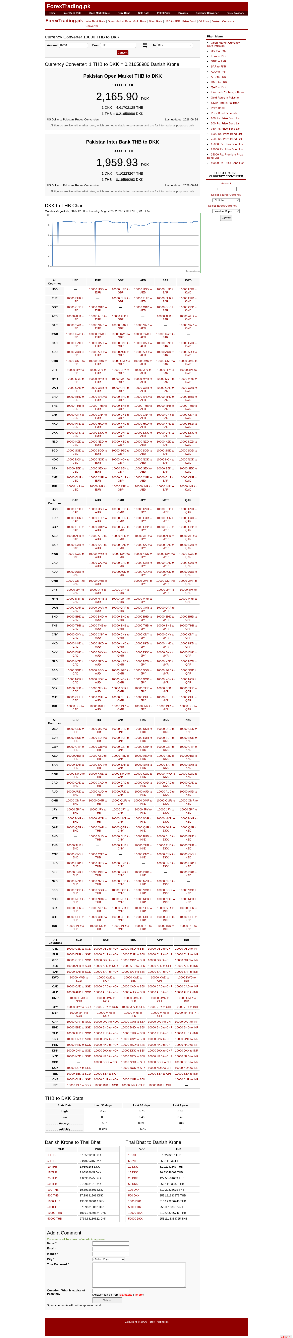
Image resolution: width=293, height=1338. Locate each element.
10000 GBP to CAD (75, 528)
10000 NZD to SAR (165, 443)
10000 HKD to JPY (143, 645)
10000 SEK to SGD (79, 1073)
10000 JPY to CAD (75, 591)
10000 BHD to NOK (106, 1027)
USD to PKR (172, 21)
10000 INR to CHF (160, 1085)
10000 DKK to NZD (188, 874)
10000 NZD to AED (143, 443)
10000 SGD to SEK (133, 1062)
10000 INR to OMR (120, 708)
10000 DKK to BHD (75, 874)
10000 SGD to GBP (121, 452)
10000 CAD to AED (143, 344)
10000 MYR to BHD (75, 820)
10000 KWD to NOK (106, 979)
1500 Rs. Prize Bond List (226, 133)
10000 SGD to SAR (165, 452)
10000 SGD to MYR (166, 672)
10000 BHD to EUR (98, 398)
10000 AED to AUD (98, 537)
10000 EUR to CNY (121, 739)
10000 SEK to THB (98, 909)
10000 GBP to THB (98, 748)
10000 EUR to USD (75, 300)
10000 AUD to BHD (75, 793)
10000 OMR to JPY (143, 582)
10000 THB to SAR (165, 407)
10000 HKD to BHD (75, 865)
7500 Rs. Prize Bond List (226, 139)
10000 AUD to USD (75, 353)
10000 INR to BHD (75, 927)
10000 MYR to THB (98, 820)
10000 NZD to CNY (121, 883)
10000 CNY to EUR (98, 416)
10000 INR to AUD (97, 708)
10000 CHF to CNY (121, 918)
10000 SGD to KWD (188, 452)
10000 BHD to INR (186, 1027)
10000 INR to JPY (143, 708)
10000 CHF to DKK (166, 918)
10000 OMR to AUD (98, 582)
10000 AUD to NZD (188, 793)
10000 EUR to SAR (165, 300)
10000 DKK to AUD (98, 654)
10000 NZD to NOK (106, 1056)
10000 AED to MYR (165, 537)
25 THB (52, 1178)
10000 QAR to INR (186, 1021)
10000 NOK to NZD (188, 900)
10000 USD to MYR (165, 510)
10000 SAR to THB (98, 766)
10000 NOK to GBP (121, 461)
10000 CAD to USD (75, 344)
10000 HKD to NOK (106, 1044)
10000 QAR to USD (75, 389)
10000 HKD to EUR (98, 425)
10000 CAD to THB (98, 784)
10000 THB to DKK (166, 847)
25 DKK (133, 1178)
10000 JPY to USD (75, 371)
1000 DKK (134, 1201)
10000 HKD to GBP (121, 425)
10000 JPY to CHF (160, 1007)
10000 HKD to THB (98, 865)
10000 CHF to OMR (121, 699)
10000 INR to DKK (165, 927)
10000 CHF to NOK (106, 1079)
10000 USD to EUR (98, 291)
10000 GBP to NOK (106, 960)
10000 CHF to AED (143, 479)
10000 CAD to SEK (133, 986)
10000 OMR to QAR (188, 582)
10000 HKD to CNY (121, 865)
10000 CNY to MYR (165, 636)
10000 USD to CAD (75, 510)
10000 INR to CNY (120, 927)
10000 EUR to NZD (188, 739)
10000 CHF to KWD (188, 479)
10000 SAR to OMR (120, 546)
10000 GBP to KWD (188, 309)
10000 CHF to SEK (133, 1079)
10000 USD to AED (143, 291)
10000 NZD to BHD (75, 883)
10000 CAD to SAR (165, 344)
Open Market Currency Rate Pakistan (223, 44)
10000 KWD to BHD (75, 775)
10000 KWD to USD (75, 335)
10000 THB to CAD (75, 627)
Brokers (183, 13)
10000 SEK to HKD (143, 909)
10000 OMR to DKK (165, 802)
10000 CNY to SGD (79, 1039)
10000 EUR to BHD (75, 739)
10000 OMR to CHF (160, 999)
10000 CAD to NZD (188, 784)
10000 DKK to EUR (98, 434)
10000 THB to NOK (106, 1033)
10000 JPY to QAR (188, 591)
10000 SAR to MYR (165, 546)
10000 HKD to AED (143, 425)
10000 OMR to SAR (165, 362)
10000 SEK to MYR (165, 690)
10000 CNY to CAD (75, 636)
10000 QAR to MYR (166, 609)
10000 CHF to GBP (121, 479)
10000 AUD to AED (143, 353)
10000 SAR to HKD (143, 766)
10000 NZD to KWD (188, 443)
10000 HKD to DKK (166, 865)
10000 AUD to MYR (165, 573)
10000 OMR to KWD (188, 362)
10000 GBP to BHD (75, 748)
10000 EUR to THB (98, 739)
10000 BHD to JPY (143, 618)
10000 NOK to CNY (121, 900)
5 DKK (132, 1160)
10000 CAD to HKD (143, 784)
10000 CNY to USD (75, 416)
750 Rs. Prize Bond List (225, 128)
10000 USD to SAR (165, 291)
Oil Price (204, 21)
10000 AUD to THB (98, 793)
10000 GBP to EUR (98, 309)
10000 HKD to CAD (75, 645)
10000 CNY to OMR (121, 636)
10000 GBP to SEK (133, 960)
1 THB (51, 1155)
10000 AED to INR (186, 966)
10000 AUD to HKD (143, 793)
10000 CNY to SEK (133, 1039)
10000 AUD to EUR (98, 353)
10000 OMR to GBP (120, 362)
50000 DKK (135, 1218)
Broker (215, 21)
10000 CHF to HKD (143, 918)
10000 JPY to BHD (75, 811)
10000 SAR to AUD (98, 546)
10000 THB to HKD (143, 847)
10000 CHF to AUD (98, 699)
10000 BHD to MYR (165, 618)
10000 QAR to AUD (98, 609)
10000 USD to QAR (188, 510)
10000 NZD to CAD (75, 663)
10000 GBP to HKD (143, 748)
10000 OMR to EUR (98, 362)
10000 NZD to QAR (188, 663)
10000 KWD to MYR (165, 555)
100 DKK (133, 1189)
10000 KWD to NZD (188, 775)
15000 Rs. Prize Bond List (227, 144)
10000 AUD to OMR (120, 573)
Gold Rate (143, 13)
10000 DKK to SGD (79, 1050)
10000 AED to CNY (120, 757)
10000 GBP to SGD (79, 960)
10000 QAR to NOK (106, 1021)
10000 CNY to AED (143, 416)
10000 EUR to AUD (98, 519)
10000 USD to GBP (121, 291)
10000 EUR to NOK (106, 954)
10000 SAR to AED (143, 327)
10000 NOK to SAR (165, 461)
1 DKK (132, 1155)
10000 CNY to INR (186, 1039)
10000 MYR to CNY (121, 820)
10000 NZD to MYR (165, 663)
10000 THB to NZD (188, 847)
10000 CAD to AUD (98, 564)
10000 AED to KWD (188, 318)
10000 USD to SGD (79, 948)
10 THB (52, 1166)
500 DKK (133, 1195)
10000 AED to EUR (98, 318)
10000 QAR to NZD (188, 829)
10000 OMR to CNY (120, 802)
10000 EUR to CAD (75, 519)
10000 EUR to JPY (143, 519)
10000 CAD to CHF (160, 986)
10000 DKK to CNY (120, 874)
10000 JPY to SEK (133, 1007)
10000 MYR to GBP (121, 380)
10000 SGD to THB (98, 891)
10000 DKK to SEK (133, 1050)
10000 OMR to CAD (75, 582)
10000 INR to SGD (79, 1085)
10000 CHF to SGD (79, 1079)
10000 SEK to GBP (120, 470)
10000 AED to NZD (188, 757)
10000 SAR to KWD (188, 327)
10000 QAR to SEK (133, 1021)
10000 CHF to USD (75, 479)
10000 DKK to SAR (165, 434)
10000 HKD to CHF (160, 1044)
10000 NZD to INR (186, 1056)
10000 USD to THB (98, 730)
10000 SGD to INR (186, 1062)
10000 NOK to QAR (188, 681)
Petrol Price (163, 13)
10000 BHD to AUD (98, 618)
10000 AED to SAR (165, 318)
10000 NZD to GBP (121, 443)
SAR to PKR (218, 66)
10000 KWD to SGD (79, 979)
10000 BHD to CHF (160, 1027)
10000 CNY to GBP (121, 416)
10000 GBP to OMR (121, 528)
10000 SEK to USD (75, 470)
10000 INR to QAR (188, 708)
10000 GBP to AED (143, 309)
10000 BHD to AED (143, 398)
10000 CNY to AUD (98, 636)
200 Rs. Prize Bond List (225, 123)
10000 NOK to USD (75, 461)
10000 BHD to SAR (165, 398)
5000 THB (53, 1207)
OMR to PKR (219, 82)
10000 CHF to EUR (98, 479)
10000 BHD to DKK (166, 838)
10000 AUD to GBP (120, 353)
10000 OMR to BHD (75, 802)
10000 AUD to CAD (75, 573)
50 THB (52, 1184)
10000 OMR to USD (75, 362)
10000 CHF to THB (98, 918)
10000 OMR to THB (98, 802)
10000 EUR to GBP (121, 300)
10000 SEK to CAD (75, 690)
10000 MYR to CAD (75, 600)
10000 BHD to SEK (133, 1027)
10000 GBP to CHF (160, 960)
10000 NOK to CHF (160, 1067)
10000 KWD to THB (98, 775)
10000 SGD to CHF (160, 1062)
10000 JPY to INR (186, 1007)
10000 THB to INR (186, 1033)
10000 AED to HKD (143, 757)
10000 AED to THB (98, 757)
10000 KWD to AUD (98, 555)
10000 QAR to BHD (76, 829)
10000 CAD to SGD (79, 986)
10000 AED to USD (75, 318)
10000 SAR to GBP (120, 327)
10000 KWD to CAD (75, 555)
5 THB (51, 1160)
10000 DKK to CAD (75, 654)
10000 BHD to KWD (188, 398)
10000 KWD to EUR (98, 335)
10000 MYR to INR (187, 1012)
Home (52, 13)
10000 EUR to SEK (133, 954)
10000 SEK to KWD (188, 470)
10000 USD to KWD (188, 291)
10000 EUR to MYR (165, 519)
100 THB (53, 1189)
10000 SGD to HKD (143, 891)
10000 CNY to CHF (160, 1039)
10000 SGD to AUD (98, 672)
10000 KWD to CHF (160, 979)
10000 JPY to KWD (188, 371)
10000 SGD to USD (75, 452)
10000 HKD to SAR (165, 425)
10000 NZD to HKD (143, 883)
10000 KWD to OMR (120, 555)
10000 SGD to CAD (75, 672)
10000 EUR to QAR (188, 519)
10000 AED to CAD (75, 537)
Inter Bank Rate (72, 13)
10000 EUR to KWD (188, 300)
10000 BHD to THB (98, 838)
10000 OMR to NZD (188, 802)
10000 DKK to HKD (143, 874)
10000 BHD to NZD (188, 838)
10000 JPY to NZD (188, 811)
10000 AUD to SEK (133, 992)
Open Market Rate (99, 13)
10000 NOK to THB (98, 900)
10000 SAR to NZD (188, 766)
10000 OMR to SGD (79, 999)
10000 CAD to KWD (188, 344)
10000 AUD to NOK (106, 992)
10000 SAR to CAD (75, 546)
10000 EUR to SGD (79, 954)
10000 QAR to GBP (121, 389)
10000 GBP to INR (186, 960)
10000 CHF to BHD (75, 918)
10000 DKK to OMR (120, 654)
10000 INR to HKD (143, 927)
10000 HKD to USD (75, 425)
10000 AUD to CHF (160, 992)
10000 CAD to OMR (121, 564)
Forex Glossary (235, 13)
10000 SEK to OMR (120, 690)
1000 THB (53, 1201)
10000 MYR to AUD (98, 600)
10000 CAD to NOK (106, 986)
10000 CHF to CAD (75, 699)
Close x (285, 1336)
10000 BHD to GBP (121, 398)
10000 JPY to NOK (106, 1007)
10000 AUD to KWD (188, 353)
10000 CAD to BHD (75, 784)
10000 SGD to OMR (121, 672)
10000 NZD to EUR (98, 443)
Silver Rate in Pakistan (225, 102)
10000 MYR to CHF (160, 1014)
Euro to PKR (218, 56)
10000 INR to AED (143, 488)
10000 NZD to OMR (121, 663)
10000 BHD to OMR (121, 618)
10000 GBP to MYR (165, 528)
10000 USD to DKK (166, 730)
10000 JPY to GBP (120, 371)
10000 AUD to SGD (79, 992)
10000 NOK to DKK (166, 900)
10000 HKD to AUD (98, 645)
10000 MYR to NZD (188, 820)
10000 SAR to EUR (98, 327)
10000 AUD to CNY (120, 793)
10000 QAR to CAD (75, 609)
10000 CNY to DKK (166, 856)
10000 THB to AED (143, 407)
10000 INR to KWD (188, 488)
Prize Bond (124, 13)
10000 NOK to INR (186, 1067)
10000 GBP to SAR (165, 309)
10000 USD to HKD (143, 730)
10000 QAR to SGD (79, 1021)
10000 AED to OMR (120, 537)
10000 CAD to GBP (121, 344)
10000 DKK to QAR (188, 654)
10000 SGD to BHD (76, 891)
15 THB (52, 1172)
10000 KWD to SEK (133, 979)
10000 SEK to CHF (160, 1073)
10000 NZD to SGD (79, 1056)
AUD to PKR (218, 71)
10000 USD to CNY (121, 730)
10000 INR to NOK (106, 1085)
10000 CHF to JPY (143, 699)
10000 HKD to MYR (165, 645)
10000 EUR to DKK (166, 739)
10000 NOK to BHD (76, 900)
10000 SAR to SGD (79, 971)
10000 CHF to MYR (165, 699)
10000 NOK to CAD (75, 681)
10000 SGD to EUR (98, 452)
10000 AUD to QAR (188, 573)
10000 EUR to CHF (160, 954)
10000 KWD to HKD (143, 775)
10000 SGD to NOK (106, 1062)
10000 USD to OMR (121, 510)
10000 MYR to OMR (121, 600)
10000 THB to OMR (120, 627)
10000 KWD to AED (143, 335)
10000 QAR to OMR (121, 609)
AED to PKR (218, 76)
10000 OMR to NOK (106, 999)
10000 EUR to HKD (143, 739)
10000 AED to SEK (133, 966)
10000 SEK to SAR (165, 470)
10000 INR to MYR (165, 708)
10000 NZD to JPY (143, 663)
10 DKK (133, 1166)
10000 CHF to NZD (188, 918)
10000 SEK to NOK (106, 1073)
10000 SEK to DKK (165, 909)
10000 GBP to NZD (188, 748)
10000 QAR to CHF (160, 1021)
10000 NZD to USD (75, 443)
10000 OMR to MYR (165, 582)
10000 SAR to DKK (166, 766)
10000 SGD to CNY (121, 891)
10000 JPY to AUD (97, 591)
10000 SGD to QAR (188, 672)
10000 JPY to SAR (165, 371)
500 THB (53, 1195)
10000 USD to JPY (143, 510)
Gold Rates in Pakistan (225, 97)
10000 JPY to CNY (120, 811)
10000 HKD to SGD (79, 1044)
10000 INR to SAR (165, 488)
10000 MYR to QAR (188, 600)
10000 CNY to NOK (106, 1039)
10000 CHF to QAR (188, 699)
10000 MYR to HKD (143, 820)
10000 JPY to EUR (97, 371)
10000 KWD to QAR (188, 555)
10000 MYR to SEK (133, 1014)
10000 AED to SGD (79, 966)
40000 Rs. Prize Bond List (227, 162)
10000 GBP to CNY (121, 748)
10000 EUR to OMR (121, 519)
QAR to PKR (218, 87)
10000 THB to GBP (120, 407)
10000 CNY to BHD (75, 856)
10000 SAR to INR (186, 971)
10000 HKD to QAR (188, 645)
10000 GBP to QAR (188, 528)
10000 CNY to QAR (188, 636)
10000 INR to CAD (75, 708)
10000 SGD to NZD (188, 891)
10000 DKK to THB (98, 874)
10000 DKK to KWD (188, 434)
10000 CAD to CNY (121, 784)
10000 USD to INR (186, 948)
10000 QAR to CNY (121, 829)
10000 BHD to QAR (188, 618)
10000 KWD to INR (186, 979)
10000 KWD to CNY (120, 775)
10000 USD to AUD (98, 510)
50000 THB (54, 1218)
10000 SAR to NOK (106, 971)
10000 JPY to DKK (165, 811)
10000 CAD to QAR (188, 564)
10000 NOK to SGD (79, 1067)
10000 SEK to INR (186, 1073)
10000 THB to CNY (120, 847)
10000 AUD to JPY (143, 573)
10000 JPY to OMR (120, 591)
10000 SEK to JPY (143, 690)
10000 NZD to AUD (98, 663)
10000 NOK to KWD (188, 461)
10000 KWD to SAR (165, 335)
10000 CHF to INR (186, 1079)
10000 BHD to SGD (79, 1027)
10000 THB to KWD (188, 407)
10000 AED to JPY (143, 537)
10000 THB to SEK (133, 1033)
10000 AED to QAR (188, 537)
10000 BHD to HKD (143, 838)
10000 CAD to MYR (165, 564)
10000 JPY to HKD (143, 811)
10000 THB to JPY (143, 627)
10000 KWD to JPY (143, 555)
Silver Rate (155, 21)
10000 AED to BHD (75, 757)
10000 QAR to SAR (165, 389)
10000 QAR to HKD (143, 829)
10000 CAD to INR (186, 986)
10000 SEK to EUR (98, 470)
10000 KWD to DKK (166, 775)
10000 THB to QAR (188, 627)
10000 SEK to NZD (188, 909)
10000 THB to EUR (98, 407)
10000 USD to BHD (75, 730)
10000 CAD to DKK (166, 784)
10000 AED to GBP (120, 318)
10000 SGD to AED (143, 452)
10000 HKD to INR (186, 1044)
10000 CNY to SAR (165, 416)
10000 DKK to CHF (160, 1050)
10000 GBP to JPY (143, 528)
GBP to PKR (218, 61)
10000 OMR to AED (143, 362)
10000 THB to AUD (98, 627)
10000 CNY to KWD (188, 416)
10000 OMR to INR (186, 999)
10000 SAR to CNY (120, 766)
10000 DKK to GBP (120, 434)
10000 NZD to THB (98, 883)
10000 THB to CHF (160, 1033)
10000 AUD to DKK (166, 793)
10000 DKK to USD (75, 434)
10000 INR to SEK (133, 1085)
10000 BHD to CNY (121, 838)
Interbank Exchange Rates (227, 92)
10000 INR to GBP (120, 488)
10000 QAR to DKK (166, 829)
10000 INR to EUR (98, 488)
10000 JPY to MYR (165, 591)
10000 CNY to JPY (143, 636)
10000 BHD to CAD (75, 618)
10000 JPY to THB (97, 811)
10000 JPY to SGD (79, 1007)
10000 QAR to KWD (188, 389)
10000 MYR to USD (75, 380)
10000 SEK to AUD (98, 690)
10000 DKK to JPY (143, 654)
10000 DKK (135, 1212)
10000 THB (54, 1212)
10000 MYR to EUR (98, 380)
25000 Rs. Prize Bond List (227, 149)
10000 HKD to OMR (121, 645)
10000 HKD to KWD (188, 425)
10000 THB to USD (75, 407)
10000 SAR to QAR (188, 546)
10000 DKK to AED (143, 434)
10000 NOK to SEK (133, 1067)
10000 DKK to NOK (106, 1050)
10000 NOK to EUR (98, 461)
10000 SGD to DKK (166, 891)
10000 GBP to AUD (98, 528)
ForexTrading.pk (68, 6)
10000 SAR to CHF (160, 971)
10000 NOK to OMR (121, 681)
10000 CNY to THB (98, 856)
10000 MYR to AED (143, 380)
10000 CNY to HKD (143, 856)
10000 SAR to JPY (143, 546)
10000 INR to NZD (188, 927)
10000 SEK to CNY (120, 909)
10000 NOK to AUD (98, 681)
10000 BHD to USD (75, 398)
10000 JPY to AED (143, 371)
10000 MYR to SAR (165, 380)
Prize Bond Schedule (224, 113)
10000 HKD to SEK (133, 1044)
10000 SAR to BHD (75, 766)
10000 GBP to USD (75, 309)
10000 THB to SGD (79, 1033)
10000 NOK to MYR (166, 681)
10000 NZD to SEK (133, 1056)
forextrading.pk (193, 271)
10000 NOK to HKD (143, 900)
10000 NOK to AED (143, 461)
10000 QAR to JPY (143, 609)
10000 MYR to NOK (106, 1014)
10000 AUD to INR (186, 992)
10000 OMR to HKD (143, 802)
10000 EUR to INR (186, 954)
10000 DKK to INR (186, 1050)
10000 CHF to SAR (165, 479)
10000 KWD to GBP (120, 335)
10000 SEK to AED (143, 470)
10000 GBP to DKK (166, 748)
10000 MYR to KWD (188, 380)
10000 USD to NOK (106, 948)
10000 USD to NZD (188, 730)
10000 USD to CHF (160, 948)
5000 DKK (134, 1207)
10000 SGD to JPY (143, 672)
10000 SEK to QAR (188, 690)
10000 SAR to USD (75, 327)
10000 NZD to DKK (166, 883)
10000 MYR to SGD (79, 1014)
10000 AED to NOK (106, 966)
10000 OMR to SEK (133, 999)
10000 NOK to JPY (143, 681)
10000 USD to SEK (133, 948)
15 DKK (133, 1172)
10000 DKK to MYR (165, 654)
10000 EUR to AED (143, 300)
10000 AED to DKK (165, 757)
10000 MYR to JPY (143, 600)
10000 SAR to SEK (133, 971)
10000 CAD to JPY (143, 564)
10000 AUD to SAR (165, 353)
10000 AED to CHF (160, 966)
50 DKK (133, 1184)
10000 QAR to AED (143, 389)
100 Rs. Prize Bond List (225, 118)
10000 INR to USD (75, 488)
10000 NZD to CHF (160, 1056)
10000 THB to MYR (165, 627)
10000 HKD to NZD (188, 865)
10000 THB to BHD (75, 847)
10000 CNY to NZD (188, 856)
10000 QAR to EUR (98, 389)
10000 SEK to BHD (75, 909)
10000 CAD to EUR (98, 344)
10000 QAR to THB (98, 829)
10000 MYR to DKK (166, 820)
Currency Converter (207, 13)
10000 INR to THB (98, 927)
